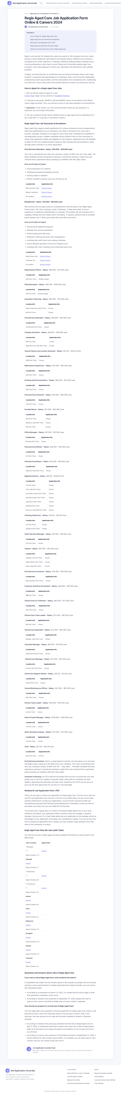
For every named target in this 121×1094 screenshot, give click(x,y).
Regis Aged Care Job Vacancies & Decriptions (44, 39)
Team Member (99, 1076)
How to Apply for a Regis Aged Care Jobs (43, 36)
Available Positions (62, 96)
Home (26, 13)
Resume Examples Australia (103, 1073)
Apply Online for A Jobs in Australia (58, 3)
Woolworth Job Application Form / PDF (42, 42)
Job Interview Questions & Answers (78, 1083)
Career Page (29, 96)
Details (44, 851)
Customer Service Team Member (104, 1080)
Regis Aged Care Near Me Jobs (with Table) (44, 46)
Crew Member (99, 1083)
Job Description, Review (79, 3)
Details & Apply (46, 188)
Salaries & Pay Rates (96, 3)
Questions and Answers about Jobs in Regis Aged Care (48, 49)
